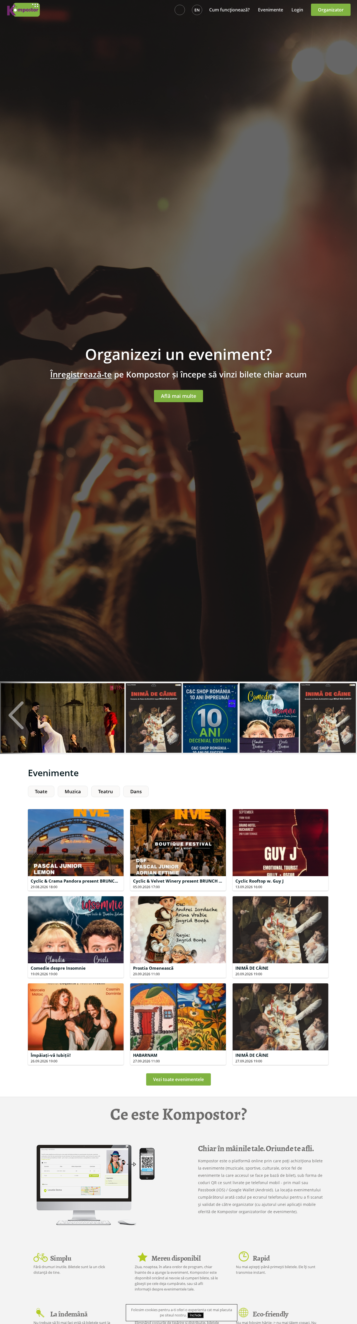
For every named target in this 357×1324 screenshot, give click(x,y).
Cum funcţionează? (229, 10)
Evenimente (270, 10)
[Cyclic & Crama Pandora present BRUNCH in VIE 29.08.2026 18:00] (76, 809)
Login (297, 10)
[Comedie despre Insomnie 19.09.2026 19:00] (76, 896)
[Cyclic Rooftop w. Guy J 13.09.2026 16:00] (280, 809)
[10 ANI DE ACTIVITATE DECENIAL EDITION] (210, 725)
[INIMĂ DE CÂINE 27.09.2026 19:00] (280, 983)
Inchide (195, 1315)
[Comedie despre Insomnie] (269, 725)
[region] (178, 793)
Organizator (331, 10)
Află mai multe (178, 396)
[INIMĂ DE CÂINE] (154, 725)
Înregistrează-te (81, 374)
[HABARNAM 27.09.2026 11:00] (178, 983)
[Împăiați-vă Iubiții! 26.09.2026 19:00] (76, 983)
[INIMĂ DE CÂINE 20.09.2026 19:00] (280, 896)
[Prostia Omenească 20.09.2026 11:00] (178, 896)
